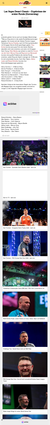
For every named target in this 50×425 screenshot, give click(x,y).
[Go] (47, 33)
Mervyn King (14, 53)
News (24, 7)
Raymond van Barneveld (29, 53)
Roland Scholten (13, 61)
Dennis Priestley (14, 43)
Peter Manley (14, 51)
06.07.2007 (25, 18)
